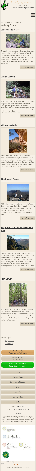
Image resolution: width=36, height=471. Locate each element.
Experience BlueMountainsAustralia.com (11, 464)
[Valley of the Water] (18, 41)
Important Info (18, 397)
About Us (18, 392)
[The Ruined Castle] (18, 192)
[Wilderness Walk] (18, 141)
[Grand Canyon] (18, 90)
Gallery (18, 387)
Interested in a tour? (18, 358)
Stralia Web (7, 463)
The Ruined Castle (10, 179)
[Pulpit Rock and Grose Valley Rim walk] (18, 242)
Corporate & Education (18, 382)
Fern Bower (6, 278)
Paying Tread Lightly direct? (18, 365)
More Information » (27, 67)
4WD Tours (9, 344)
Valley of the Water (10, 29)
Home (2, 22)
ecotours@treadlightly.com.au (23, 8)
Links (18, 402)
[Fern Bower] (18, 295)
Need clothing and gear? (18, 352)
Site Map (18, 413)
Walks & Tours (18, 377)
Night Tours (9, 341)
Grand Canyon (8, 76)
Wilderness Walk (9, 125)
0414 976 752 (20, 407)
